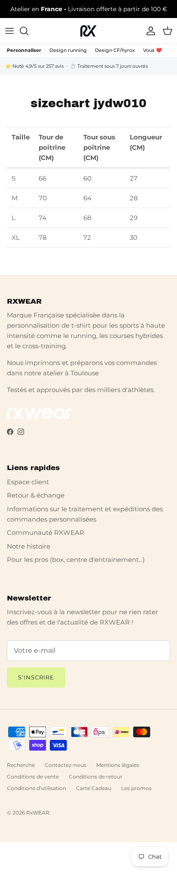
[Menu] (9, 30)
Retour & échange (35, 495)
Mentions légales (117, 765)
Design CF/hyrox (115, 50)
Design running (68, 50)
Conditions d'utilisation (36, 788)
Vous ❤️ (152, 50)
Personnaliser (24, 50)
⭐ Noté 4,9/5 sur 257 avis (34, 66)
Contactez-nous (65, 765)
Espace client (28, 482)
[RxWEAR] (88, 30)
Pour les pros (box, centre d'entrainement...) (76, 559)
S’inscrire (36, 677)
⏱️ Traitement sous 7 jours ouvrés (109, 66)
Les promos (136, 788)
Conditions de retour (95, 776)
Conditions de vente (33, 776)
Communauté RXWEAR (45, 532)
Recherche (21, 765)
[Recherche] (28, 30)
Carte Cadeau (93, 788)
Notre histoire (28, 546)
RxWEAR (37, 812)
